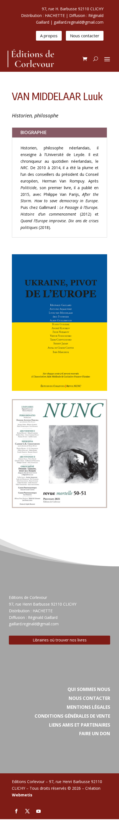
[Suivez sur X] (27, 811)
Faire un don (94, 733)
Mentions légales (88, 707)
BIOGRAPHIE (33, 132)
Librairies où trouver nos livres (60, 640)
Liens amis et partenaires (79, 725)
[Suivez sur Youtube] (38, 811)
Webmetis (22, 795)
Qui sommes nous (89, 689)
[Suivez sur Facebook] (16, 811)
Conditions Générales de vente (72, 716)
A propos (49, 35)
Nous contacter (84, 35)
